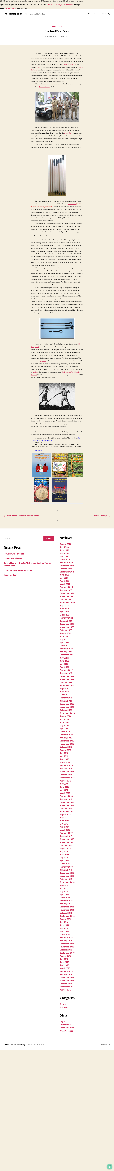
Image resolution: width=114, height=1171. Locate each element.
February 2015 (66, 901)
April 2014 (64, 931)
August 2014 (65, 919)
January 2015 (66, 904)
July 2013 (64, 959)
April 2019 (64, 759)
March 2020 (65, 732)
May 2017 (64, 824)
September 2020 (67, 713)
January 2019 (66, 768)
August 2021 (65, 689)
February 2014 (66, 937)
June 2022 (64, 661)
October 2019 (66, 747)
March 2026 (65, 559)
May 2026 (64, 553)
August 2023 (65, 633)
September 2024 (67, 602)
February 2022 (66, 670)
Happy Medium (10, 575)
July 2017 (64, 818)
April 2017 (64, 827)
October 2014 (66, 913)
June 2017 (64, 821)
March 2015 (65, 898)
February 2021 (66, 698)
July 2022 (64, 658)
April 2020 (64, 728)
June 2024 (64, 609)
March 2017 (65, 830)
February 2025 (66, 587)
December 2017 (67, 802)
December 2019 (67, 741)
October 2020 (66, 710)
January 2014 (66, 941)
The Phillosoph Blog (13, 14)
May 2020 (64, 725)
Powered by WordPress (35, 1045)
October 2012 (66, 984)
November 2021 (67, 679)
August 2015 (65, 885)
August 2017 (65, 814)
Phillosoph (57, 26)
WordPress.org (66, 1031)
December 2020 (67, 704)
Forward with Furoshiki (14, 554)
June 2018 (64, 787)
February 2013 (66, 971)
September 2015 (67, 882)
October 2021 (66, 682)
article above (68, 133)
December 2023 (67, 624)
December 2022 (67, 655)
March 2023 (65, 645)
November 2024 (67, 596)
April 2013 (64, 965)
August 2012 (65, 990)
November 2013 (67, 947)
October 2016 (66, 845)
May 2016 (64, 858)
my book (43, 361)
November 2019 (67, 744)
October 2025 (66, 569)
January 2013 (66, 974)
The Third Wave (9, 8)
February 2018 (66, 796)
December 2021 (67, 676)
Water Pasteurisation (13, 558)
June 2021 (64, 692)
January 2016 (66, 870)
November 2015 (67, 876)
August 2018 (65, 781)
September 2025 (67, 572)
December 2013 (67, 944)
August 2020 (65, 716)
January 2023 (66, 652)
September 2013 (67, 953)
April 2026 (64, 556)
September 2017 (67, 811)
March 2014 (65, 934)
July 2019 (64, 753)
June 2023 (64, 636)
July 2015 (64, 888)
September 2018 (67, 778)
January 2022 (66, 673)
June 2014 (64, 925)
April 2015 (64, 894)
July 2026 (64, 547)
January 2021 (66, 701)
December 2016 (67, 839)
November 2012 (67, 980)
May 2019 (64, 756)
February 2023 (66, 649)
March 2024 (65, 615)
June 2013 (64, 962)
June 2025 (64, 575)
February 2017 (66, 833)
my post (37, 67)
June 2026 (64, 550)
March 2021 (65, 695)
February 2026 (66, 562)
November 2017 (67, 805)
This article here (44, 87)
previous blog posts (69, 64)
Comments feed (67, 1028)
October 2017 (66, 808)
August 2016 (65, 848)
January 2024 (66, 621)
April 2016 (64, 861)
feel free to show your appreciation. (60, 5)
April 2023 (64, 642)
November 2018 (67, 771)
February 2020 (66, 735)
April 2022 (64, 667)
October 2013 (66, 950)
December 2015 (67, 873)
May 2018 (64, 790)
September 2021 (67, 685)
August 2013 (65, 956)
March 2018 (65, 793)
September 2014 (67, 916)
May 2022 (64, 664)
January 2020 (66, 738)
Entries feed (65, 1025)
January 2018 (66, 799)
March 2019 (65, 762)
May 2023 (64, 639)
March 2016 (65, 864)
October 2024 (66, 599)
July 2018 (64, 784)
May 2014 (64, 928)
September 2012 (67, 987)
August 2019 (65, 750)
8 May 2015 (65, 36)
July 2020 (64, 719)
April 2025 (64, 581)
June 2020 (64, 722)
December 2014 (67, 907)
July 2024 (64, 605)
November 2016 (67, 842)
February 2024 (66, 618)
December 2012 (67, 977)
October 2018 (66, 775)
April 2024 (64, 612)
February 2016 (66, 867)
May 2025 (64, 578)
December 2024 (67, 593)
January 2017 (66, 836)
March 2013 (65, 968)
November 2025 (67, 566)
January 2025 (66, 590)
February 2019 (66, 765)
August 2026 (65, 544)
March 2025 (65, 584)
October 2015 (66, 879)
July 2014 (64, 922)
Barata (62, 1004)
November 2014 (67, 910)
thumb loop (72, 204)
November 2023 (67, 627)
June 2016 (64, 854)
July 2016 (64, 851)
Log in (62, 1022)
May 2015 (64, 891)
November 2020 (67, 707)
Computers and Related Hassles (18, 570)
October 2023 (66, 630)
